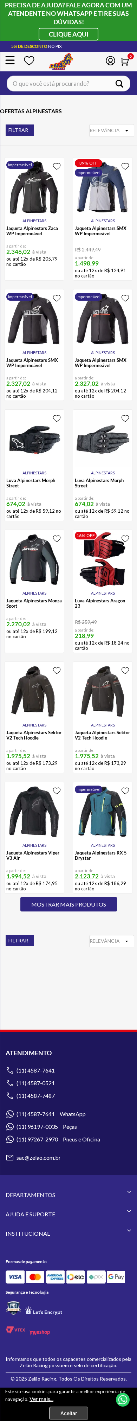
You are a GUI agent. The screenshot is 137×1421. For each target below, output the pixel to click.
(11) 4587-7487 (36, 1095)
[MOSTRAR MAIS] (68, 904)
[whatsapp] (123, 1401)
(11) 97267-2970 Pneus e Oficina (58, 1139)
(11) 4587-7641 (36, 1070)
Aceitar (68, 1413)
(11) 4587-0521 (36, 1083)
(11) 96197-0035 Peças (47, 1126)
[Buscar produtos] (122, 83)
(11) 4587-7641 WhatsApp (51, 1113)
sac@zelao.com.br (39, 1157)
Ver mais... (41, 1398)
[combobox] (68, 83)
